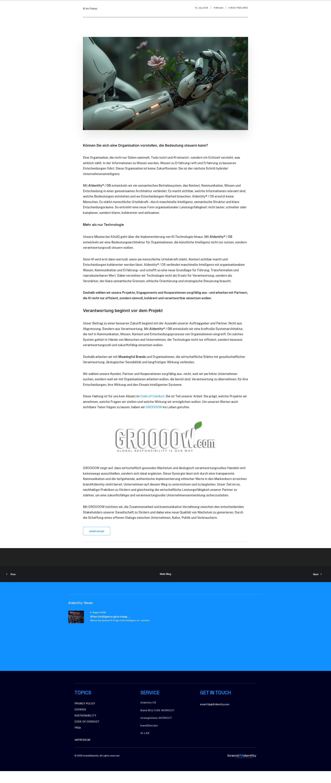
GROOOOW (154, 407)
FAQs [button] (77, 727)
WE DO (292, 6)
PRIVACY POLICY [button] (84, 703)
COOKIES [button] (80, 709)
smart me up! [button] (96, 531)
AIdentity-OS (148, 702)
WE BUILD (307, 6)
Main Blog (165, 573)
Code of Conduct (152, 396)
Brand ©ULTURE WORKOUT (157, 710)
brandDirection (149, 725)
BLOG (321, 6)
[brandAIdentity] (17, 6)
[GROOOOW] (165, 437)
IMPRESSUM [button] (82, 739)
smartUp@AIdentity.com (214, 704)
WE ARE (278, 6)
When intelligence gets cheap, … (110, 616)
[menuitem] (279, 6)
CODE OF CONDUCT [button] (86, 721)
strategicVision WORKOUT (156, 717)
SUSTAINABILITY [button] (85, 715)
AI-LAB (144, 733)
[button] (76, 617)
